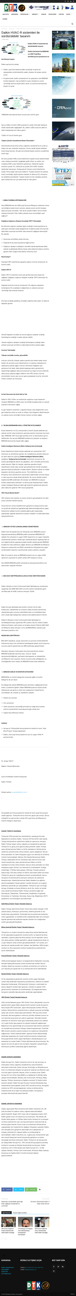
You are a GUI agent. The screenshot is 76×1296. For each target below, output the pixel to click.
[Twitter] (73, 1)
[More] (40, 1189)
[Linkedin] (71, 1)
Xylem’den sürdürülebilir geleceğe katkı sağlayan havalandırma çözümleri (12, 1204)
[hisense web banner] (63, 40)
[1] (53, 48)
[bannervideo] (63, 176)
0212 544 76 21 (39, 1267)
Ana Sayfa (4, 29)
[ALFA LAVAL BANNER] (63, 62)
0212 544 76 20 (29, 1267)
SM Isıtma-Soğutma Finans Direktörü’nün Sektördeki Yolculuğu (7, 1230)
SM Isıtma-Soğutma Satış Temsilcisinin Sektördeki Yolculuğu (41, 1230)
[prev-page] (2, 1238)
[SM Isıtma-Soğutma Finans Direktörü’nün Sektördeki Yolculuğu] (8, 1222)
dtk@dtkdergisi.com (30, 1269)
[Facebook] (65, 1)
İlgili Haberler (6, 1213)
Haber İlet (4, 1271)
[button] (72, 24)
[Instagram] (68, 1)
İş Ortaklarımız (6, 1273)
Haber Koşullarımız (7, 1267)
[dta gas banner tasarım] (63, 108)
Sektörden (11, 29)
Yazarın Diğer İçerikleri (20, 1213)
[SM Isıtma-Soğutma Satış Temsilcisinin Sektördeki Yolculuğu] (42, 1222)
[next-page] (6, 1238)
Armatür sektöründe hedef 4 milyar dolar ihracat (40, 1203)
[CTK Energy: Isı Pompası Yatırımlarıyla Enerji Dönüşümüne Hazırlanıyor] (25, 1222)
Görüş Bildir (5, 1269)
